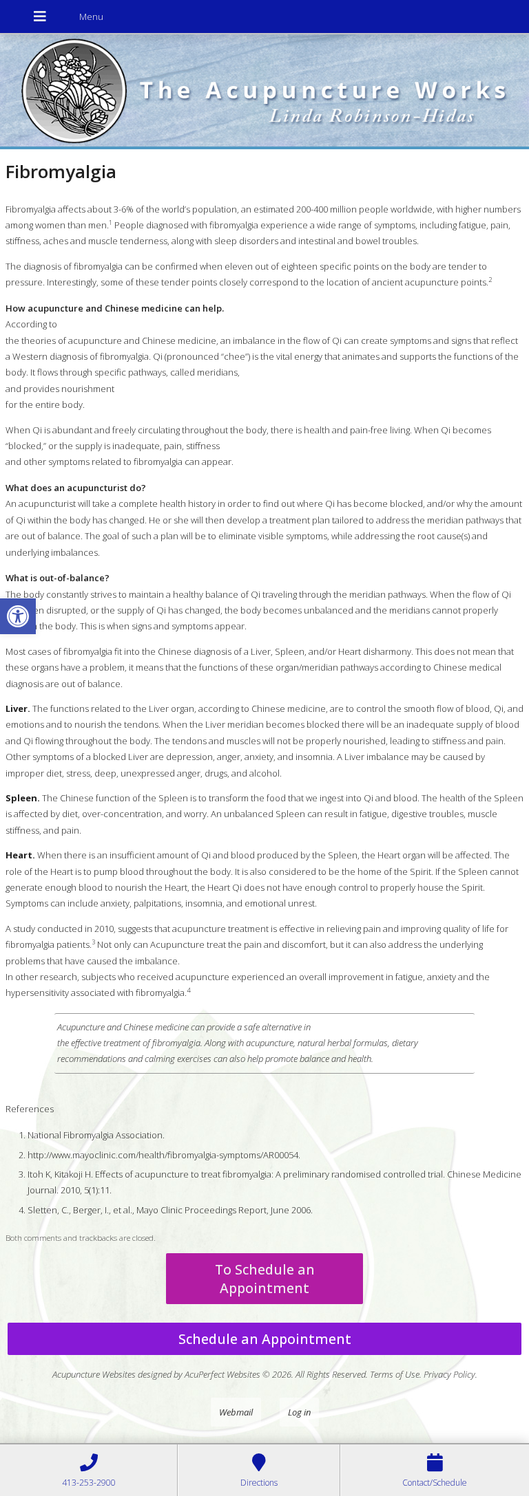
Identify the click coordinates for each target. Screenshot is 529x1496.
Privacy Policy (449, 1374)
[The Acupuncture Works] (264, 91)
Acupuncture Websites (94, 1374)
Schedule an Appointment (264, 1339)
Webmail (236, 1412)
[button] (18, 616)
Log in (299, 1412)
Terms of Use (394, 1374)
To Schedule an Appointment (265, 1278)
